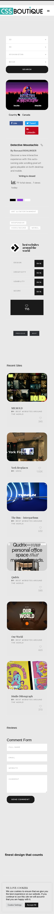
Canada (26, 115)
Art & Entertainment (23, 212)
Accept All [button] (31, 905)
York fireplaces (19, 467)
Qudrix (15, 577)
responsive (18, 223)
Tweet (32, 123)
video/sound (18, 228)
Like (14, 123)
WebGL (35, 228)
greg (19, 471)
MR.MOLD (17, 408)
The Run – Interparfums (24, 517)
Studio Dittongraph (22, 696)
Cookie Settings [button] (15, 905)
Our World (17, 636)
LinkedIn (31, 132)
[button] (27, 39)
